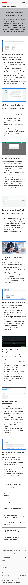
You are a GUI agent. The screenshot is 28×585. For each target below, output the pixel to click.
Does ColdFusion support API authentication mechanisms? (11, 531)
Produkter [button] (4, 567)
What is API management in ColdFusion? (11, 494)
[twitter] (8, 575)
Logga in (24, 2)
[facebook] (3, 575)
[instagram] (6, 575)
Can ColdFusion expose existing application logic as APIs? (12, 516)
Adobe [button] (4, 564)
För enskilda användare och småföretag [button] (11, 550)
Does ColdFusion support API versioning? (11, 502)
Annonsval (18, 582)
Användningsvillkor (6, 580)
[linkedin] (11, 575)
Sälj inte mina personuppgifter (8, 582)
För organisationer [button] (6, 557)
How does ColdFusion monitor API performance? (13, 523)
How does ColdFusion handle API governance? (12, 509)
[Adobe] (4, 2)
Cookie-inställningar (14, 580)
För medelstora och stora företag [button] (10, 553)
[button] (18, 2)
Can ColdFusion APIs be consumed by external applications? (13, 538)
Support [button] (4, 560)
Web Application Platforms (9, 6)
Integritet (18, 578)
